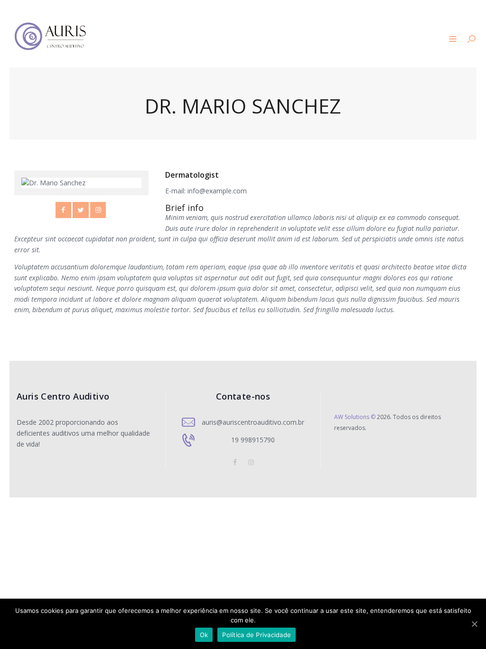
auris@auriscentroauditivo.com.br (253, 422)
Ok (204, 635)
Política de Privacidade (256, 635)
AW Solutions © (354, 417)
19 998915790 (253, 439)
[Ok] (474, 624)
